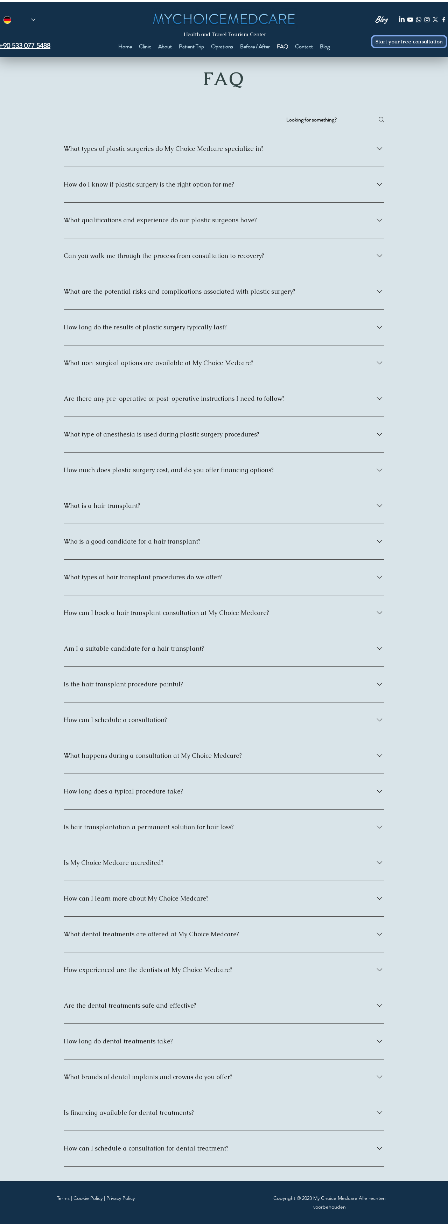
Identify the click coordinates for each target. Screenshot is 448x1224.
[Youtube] (410, 19)
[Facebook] (443, 19)
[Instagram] (427, 19)
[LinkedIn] (401, 19)
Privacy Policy (120, 1198)
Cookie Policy (88, 1198)
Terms (63, 1198)
